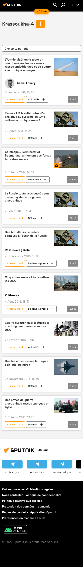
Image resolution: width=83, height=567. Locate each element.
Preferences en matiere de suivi (24, 518)
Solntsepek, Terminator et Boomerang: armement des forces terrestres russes (28, 155)
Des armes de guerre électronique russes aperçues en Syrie (27, 403)
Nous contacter (12, 495)
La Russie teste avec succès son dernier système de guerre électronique (27, 197)
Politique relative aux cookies (22, 501)
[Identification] (54, 4)
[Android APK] (15, 530)
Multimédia (34, 179)
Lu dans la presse (38, 263)
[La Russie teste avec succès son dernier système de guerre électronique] (66, 199)
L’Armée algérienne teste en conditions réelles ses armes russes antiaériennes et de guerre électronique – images (28, 65)
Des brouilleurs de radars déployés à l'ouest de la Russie (26, 234)
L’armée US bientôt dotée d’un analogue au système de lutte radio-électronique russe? (25, 117)
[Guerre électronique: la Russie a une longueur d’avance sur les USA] (66, 328)
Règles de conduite (15, 512)
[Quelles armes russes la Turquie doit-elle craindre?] (66, 366)
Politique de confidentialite (43, 495)
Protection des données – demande (26, 506)
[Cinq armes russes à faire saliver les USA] (66, 283)
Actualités (33, 99)
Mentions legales (41, 489)
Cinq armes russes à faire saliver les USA (27, 279)
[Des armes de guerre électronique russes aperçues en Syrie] (66, 405)
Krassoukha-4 (18, 23)
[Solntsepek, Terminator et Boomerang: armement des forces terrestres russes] (66, 159)
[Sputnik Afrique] (12, 6)
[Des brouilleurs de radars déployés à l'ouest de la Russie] (66, 237)
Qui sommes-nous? (15, 489)
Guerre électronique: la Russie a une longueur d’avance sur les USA (27, 326)
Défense (32, 137)
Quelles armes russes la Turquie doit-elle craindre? (26, 363)
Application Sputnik (43, 512)
